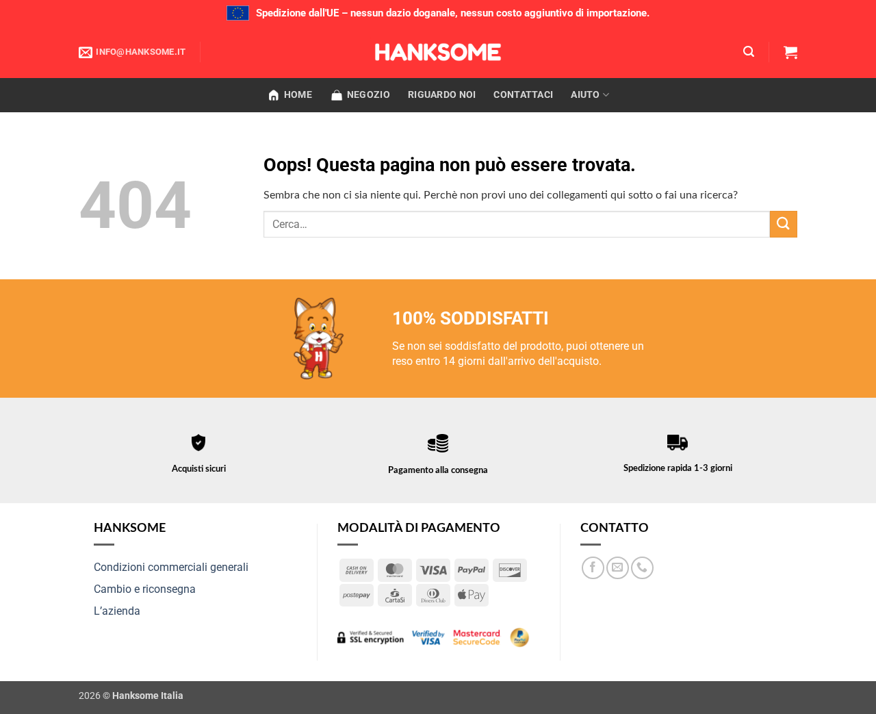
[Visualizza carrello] (790, 52)
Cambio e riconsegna (145, 589)
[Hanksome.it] (438, 52)
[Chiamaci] (642, 568)
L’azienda (117, 610)
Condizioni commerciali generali (171, 567)
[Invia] (783, 224)
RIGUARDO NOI (442, 95)
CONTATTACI (523, 95)
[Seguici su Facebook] (593, 568)
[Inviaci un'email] (617, 568)
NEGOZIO (368, 95)
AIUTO (585, 95)
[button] (748, 51)
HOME (298, 95)
